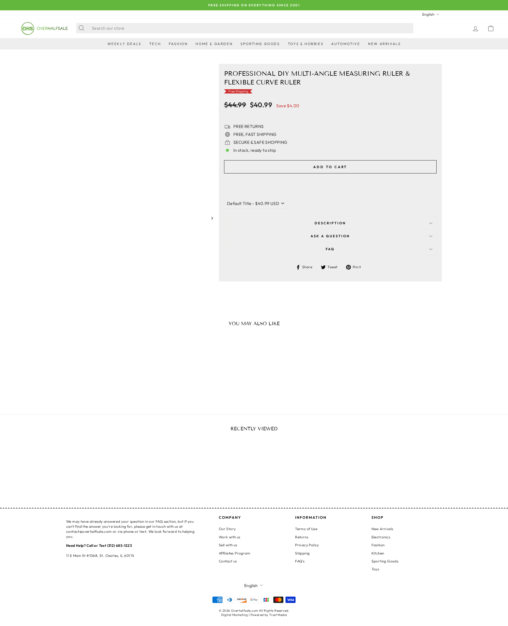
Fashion (178, 44)
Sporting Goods (260, 44)
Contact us (228, 561)
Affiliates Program (234, 553)
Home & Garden (214, 44)
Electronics (380, 537)
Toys (375, 569)
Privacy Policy (307, 545)
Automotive (345, 44)
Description (330, 223)
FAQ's (300, 561)
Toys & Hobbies (305, 44)
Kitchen (377, 553)
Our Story (227, 528)
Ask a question (330, 236)
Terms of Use (306, 528)
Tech (155, 44)
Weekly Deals (124, 44)
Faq (330, 249)
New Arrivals (384, 44)
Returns (301, 537)
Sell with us (228, 545)
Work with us (230, 537)
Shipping (302, 553)
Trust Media (278, 615)
